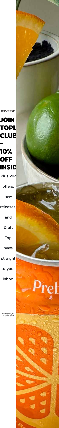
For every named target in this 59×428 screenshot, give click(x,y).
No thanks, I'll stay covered (8, 314)
